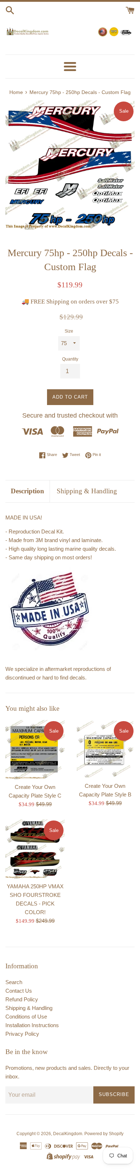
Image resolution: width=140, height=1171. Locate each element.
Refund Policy (21, 999)
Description (27, 491)
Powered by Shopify (103, 1133)
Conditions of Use (26, 1017)
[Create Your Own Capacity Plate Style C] (35, 749)
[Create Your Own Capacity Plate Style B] (105, 749)
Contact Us (18, 991)
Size (69, 331)
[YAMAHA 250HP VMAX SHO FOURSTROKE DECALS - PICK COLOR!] (35, 849)
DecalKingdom (67, 1133)
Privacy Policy (22, 1034)
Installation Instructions (32, 1025)
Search (13, 982)
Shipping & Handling (87, 491)
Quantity (70, 359)
